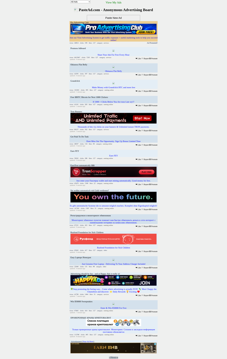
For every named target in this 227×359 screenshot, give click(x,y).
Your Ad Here (88, 342)
